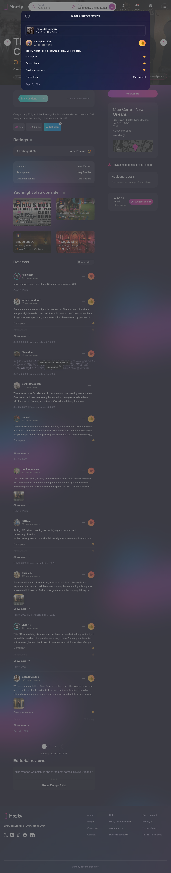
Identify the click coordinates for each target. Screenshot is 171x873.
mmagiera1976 (42, 41)
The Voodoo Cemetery (46, 29)
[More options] (144, 16)
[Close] (27, 16)
